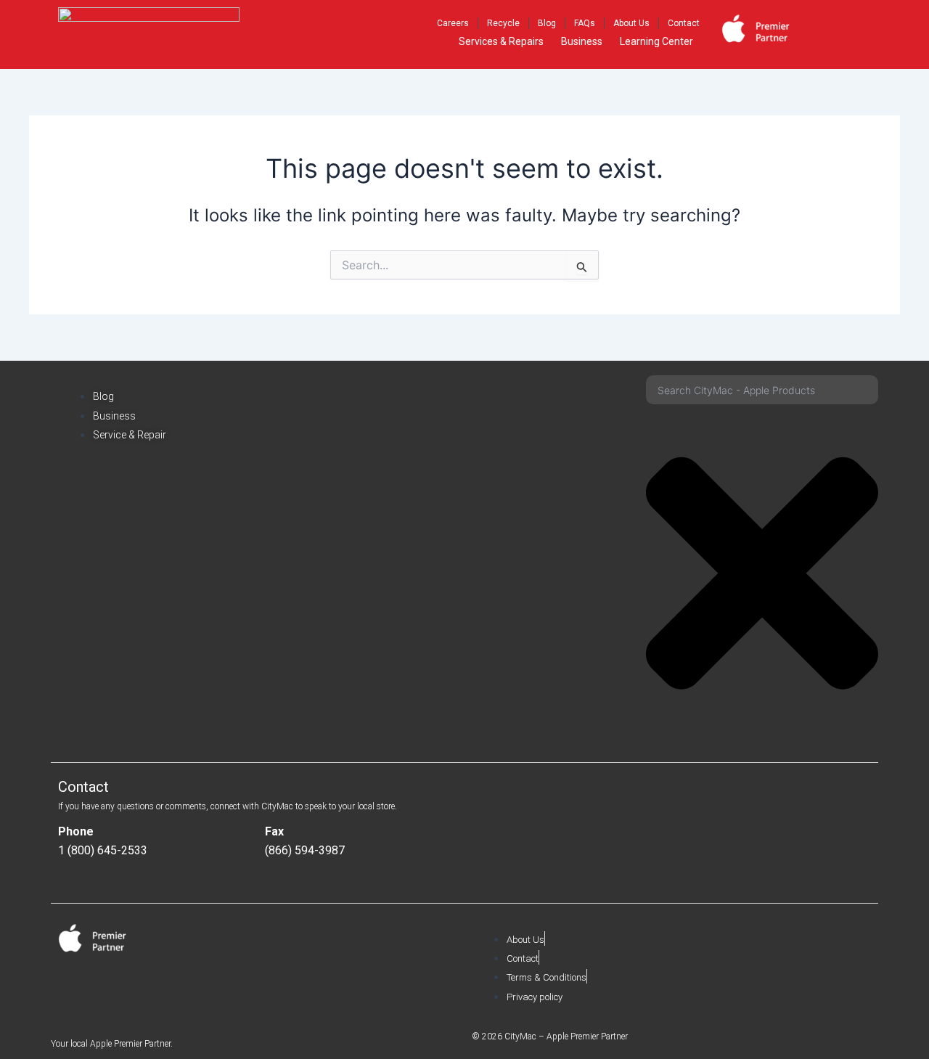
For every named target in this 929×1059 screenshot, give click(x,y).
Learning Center (656, 41)
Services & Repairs (501, 41)
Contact (684, 23)
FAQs (584, 23)
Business (581, 41)
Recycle (503, 23)
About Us (631, 23)
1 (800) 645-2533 (102, 850)
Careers (453, 23)
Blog (547, 23)
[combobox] (762, 389)
